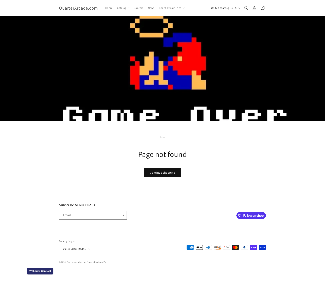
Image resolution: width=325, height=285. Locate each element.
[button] (123, 8)
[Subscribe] (122, 215)
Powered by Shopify (96, 262)
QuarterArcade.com (76, 262)
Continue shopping (162, 172)
